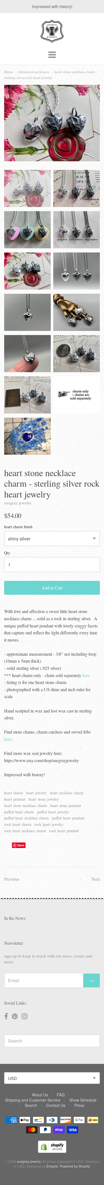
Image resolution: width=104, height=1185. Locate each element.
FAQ (61, 1094)
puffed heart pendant (68, 818)
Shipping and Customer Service (32, 1100)
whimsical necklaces (33, 71)
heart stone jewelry (44, 799)
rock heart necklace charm (25, 830)
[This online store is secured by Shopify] (52, 1151)
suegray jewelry (18, 502)
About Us (40, 1094)
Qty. (7, 553)
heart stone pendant (65, 805)
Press (79, 1105)
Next (96, 879)
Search (31, 1105)
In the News (15, 918)
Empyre (52, 1166)
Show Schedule (83, 1100)
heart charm (13, 792)
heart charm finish (18, 527)
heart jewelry (36, 792)
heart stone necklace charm (25, 805)
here (86, 675)
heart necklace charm (66, 792)
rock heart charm (17, 824)
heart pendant (15, 799)
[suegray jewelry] (52, 40)
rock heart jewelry (49, 824)
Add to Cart (52, 588)
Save (20, 845)
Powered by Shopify (75, 1166)
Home (8, 71)
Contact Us (55, 1105)
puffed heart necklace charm (26, 818)
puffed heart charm (19, 811)
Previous (11, 879)
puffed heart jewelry (53, 811)
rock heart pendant (64, 830)
